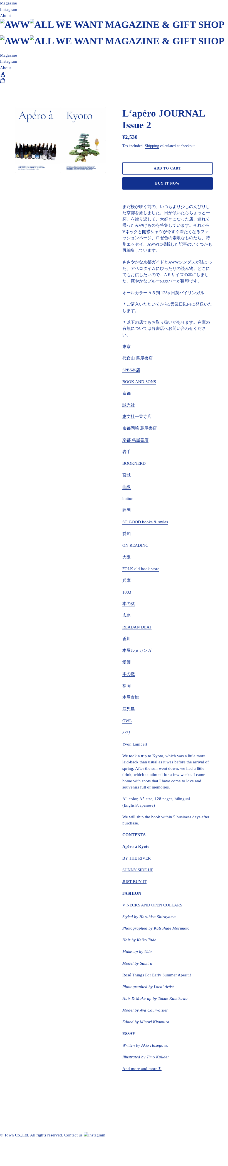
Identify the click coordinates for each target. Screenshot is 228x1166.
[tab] (23, 242)
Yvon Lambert (134, 744)
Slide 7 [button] (73, 242)
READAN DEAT (137, 627)
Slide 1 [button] (23, 242)
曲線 (126, 487)
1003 (126, 592)
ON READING (135, 545)
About (5, 15)
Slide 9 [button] (90, 242)
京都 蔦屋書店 (135, 440)
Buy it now (167, 183)
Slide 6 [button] (65, 242)
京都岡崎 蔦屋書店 (139, 428)
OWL (127, 721)
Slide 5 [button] (56, 242)
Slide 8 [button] (81, 242)
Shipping (152, 146)
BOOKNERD (134, 463)
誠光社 (128, 405)
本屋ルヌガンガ (137, 650)
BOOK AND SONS (139, 381)
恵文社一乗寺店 (137, 416)
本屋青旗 (130, 697)
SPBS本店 (131, 370)
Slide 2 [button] (31, 242)
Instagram (8, 9)
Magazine (8, 3)
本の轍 (128, 674)
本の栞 (128, 603)
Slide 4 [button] (48, 242)
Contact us (73, 1135)
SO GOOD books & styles (145, 522)
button (127, 498)
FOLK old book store (140, 569)
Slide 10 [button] (98, 242)
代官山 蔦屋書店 (137, 358)
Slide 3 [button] (40, 242)
